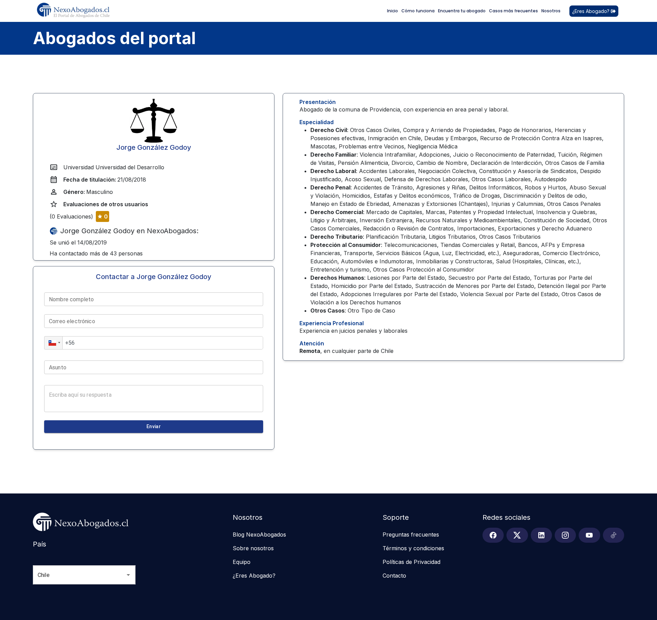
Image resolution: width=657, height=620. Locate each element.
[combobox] (74, 574)
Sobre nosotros (253, 548)
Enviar (153, 426)
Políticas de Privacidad (411, 561)
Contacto (394, 575)
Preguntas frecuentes (411, 534)
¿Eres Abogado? (590, 11)
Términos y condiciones (413, 548)
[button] (53, 343)
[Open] (128, 575)
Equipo (241, 561)
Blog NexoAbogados (259, 534)
